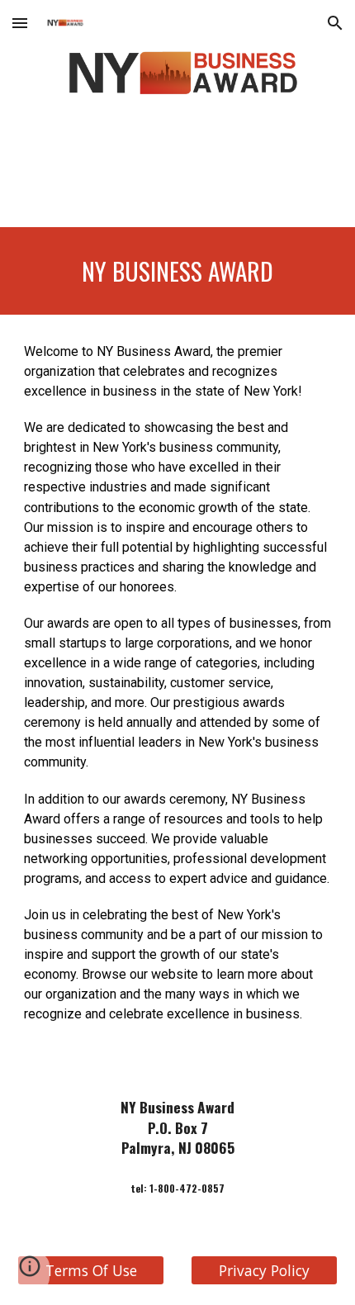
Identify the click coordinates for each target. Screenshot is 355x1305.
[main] (177, 271)
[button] (20, 22)
